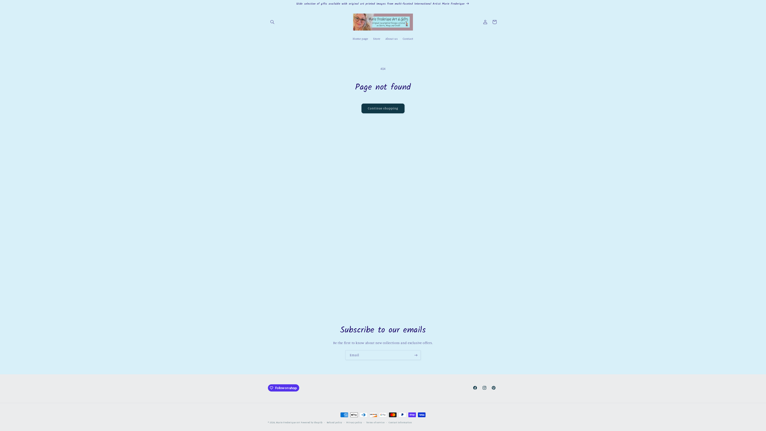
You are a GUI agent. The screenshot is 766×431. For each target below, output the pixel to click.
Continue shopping (383, 108)
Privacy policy (354, 422)
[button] (272, 22)
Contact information (400, 422)
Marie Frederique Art (288, 422)
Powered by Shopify (312, 422)
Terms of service (375, 422)
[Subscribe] (416, 355)
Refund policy (334, 422)
